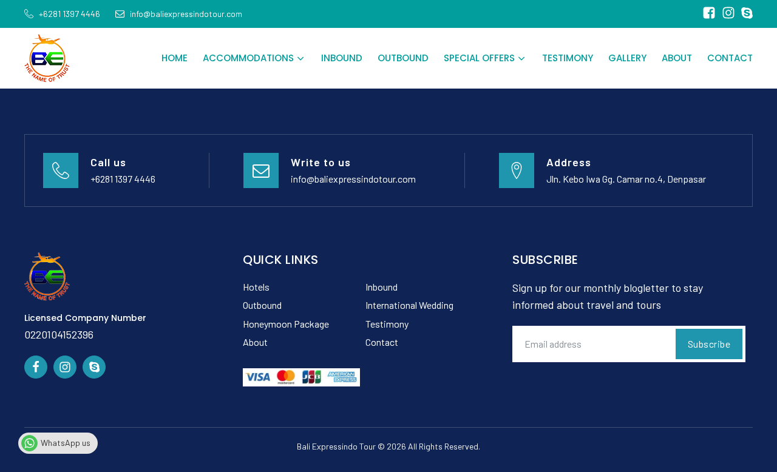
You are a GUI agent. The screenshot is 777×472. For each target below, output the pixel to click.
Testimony (567, 58)
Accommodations (248, 58)
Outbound (403, 58)
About (677, 58)
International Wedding (409, 305)
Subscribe (709, 343)
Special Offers (479, 58)
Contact (730, 58)
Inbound (341, 58)
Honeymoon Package (286, 323)
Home (174, 58)
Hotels (256, 286)
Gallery (627, 58)
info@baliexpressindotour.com (353, 178)
